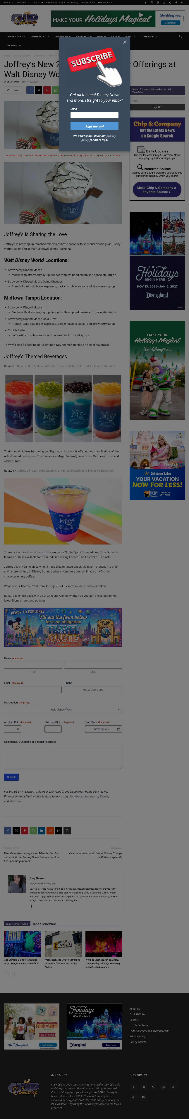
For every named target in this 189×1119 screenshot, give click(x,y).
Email (74, 108)
